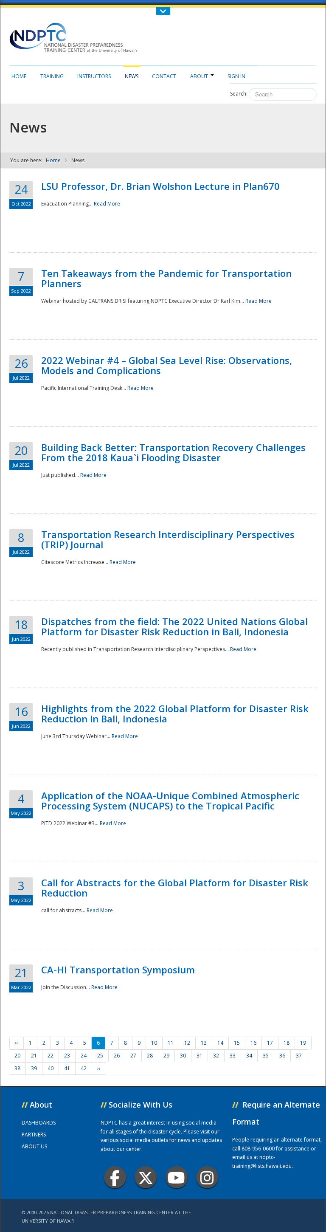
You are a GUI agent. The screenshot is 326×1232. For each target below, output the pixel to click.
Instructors (94, 76)
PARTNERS (34, 1134)
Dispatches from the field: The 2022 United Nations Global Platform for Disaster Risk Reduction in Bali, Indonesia (174, 626)
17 (270, 1042)
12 (187, 1042)
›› (99, 1068)
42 (84, 1068)
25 (100, 1055)
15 (237, 1042)
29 (166, 1055)
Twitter (146, 1177)
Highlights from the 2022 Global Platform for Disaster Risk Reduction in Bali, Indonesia (175, 713)
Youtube (177, 1177)
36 (282, 1055)
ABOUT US (34, 1146)
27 (133, 1055)
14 (220, 1042)
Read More (107, 203)
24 (84, 1055)
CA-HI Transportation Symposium (118, 969)
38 (17, 1068)
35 (266, 1055)
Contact (164, 76)
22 (50, 1055)
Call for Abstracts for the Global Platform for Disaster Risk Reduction (174, 887)
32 (216, 1055)
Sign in (236, 76)
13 (204, 1042)
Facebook (115, 1177)
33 (233, 1055)
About (199, 76)
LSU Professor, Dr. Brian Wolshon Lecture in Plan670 (160, 186)
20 (17, 1055)
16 (253, 1042)
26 (117, 1055)
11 (171, 1042)
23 (67, 1055)
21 (34, 1055)
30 (183, 1055)
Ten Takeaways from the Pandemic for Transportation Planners (166, 278)
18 (286, 1042)
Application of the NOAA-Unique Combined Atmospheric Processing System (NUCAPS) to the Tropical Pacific (170, 800)
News (131, 76)
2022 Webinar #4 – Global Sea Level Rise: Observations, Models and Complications (166, 365)
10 (154, 1042)
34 (249, 1055)
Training (52, 76)
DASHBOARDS (39, 1122)
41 (67, 1068)
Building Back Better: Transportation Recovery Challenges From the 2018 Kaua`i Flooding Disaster (173, 452)
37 (299, 1055)
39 (34, 1068)
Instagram (207, 1177)
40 (50, 1068)
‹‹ (16, 1042)
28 (150, 1055)
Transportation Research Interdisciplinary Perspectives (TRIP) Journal (168, 539)
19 (303, 1042)
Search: (238, 93)
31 (199, 1055)
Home (18, 76)
